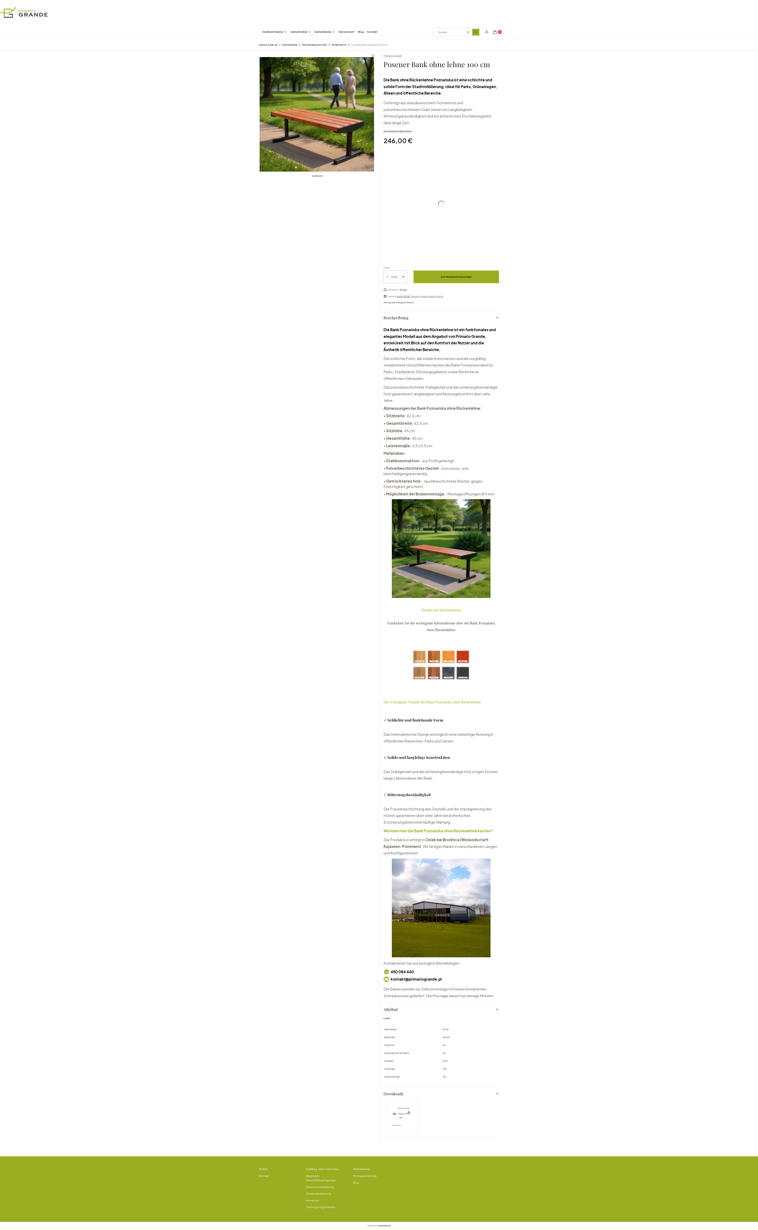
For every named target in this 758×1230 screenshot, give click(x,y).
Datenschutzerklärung (320, 1187)
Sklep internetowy (377, 1226)
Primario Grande (393, 55)
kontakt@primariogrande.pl (416, 979)
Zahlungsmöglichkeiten (321, 1207)
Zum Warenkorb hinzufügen (456, 276)
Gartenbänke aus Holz (314, 44)
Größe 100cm (339, 44)
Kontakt (264, 1175)
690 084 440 (402, 972)
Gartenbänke (289, 44)
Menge (387, 268)
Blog (356, 1182)
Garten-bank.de (268, 44)
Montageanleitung (364, 1175)
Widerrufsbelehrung (318, 1193)
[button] (475, 32)
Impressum (312, 1200)
